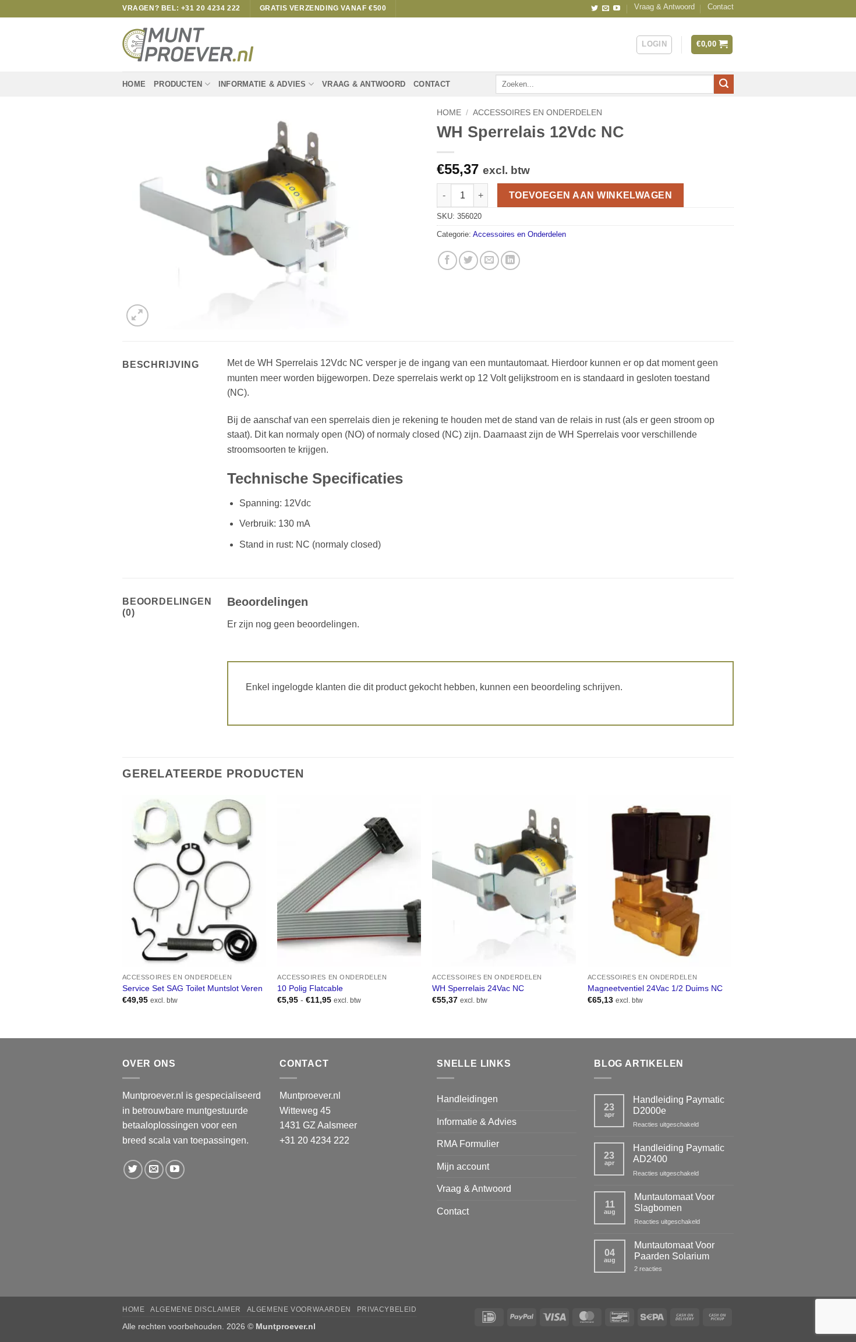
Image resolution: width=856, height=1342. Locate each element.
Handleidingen (467, 1099)
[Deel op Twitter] (468, 260)
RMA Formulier (468, 1144)
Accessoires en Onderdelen (537, 112)
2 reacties (668, 1269)
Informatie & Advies (262, 84)
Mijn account (463, 1166)
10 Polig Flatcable (310, 988)
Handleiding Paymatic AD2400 (678, 1153)
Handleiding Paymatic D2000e (678, 1105)
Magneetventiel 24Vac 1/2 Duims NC (655, 988)
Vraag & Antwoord (664, 6)
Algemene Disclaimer (195, 1309)
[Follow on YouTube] (616, 9)
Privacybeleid (387, 1309)
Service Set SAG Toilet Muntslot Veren (192, 988)
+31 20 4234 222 (314, 1140)
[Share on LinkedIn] (510, 260)
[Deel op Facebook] (447, 260)
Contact (721, 6)
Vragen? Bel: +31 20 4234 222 (181, 8)
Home (134, 84)
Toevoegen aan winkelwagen (591, 195)
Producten (178, 84)
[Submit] (724, 84)
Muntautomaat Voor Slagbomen (674, 1202)
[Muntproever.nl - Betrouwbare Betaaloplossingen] (187, 45)
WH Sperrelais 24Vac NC (478, 988)
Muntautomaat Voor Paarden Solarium (674, 1250)
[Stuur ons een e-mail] (605, 9)
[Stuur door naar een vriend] (489, 260)
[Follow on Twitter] (594, 9)
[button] (654, 44)
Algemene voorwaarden (299, 1309)
